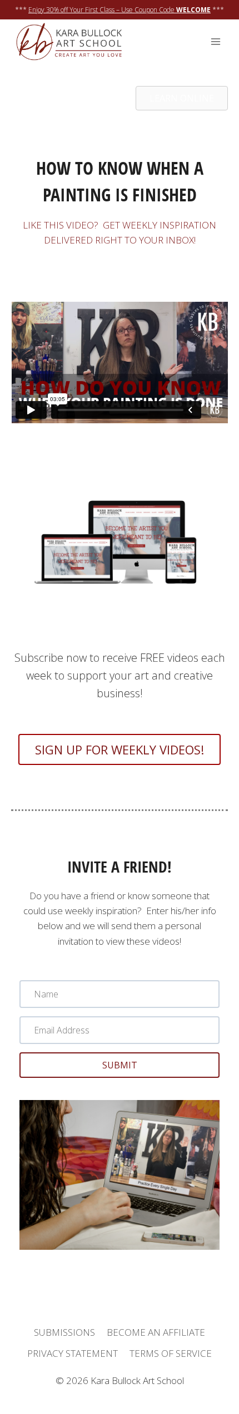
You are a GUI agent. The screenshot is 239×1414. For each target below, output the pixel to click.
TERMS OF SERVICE (171, 1353)
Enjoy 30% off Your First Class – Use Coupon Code (119, 9)
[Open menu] (215, 41)
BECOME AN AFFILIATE (156, 1332)
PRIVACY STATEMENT (72, 1353)
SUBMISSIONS (64, 1332)
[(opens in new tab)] (119, 613)
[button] (119, 1065)
